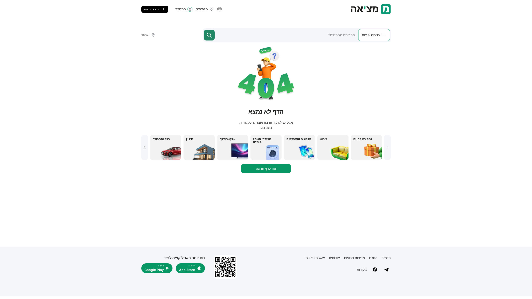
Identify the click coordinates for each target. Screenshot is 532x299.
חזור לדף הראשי (266, 169)
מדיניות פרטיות (354, 258)
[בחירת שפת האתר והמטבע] (219, 9)
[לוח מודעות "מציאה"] (371, 9)
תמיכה (386, 258)
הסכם (373, 258)
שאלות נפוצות (315, 258)
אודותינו (334, 258)
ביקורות (362, 269)
